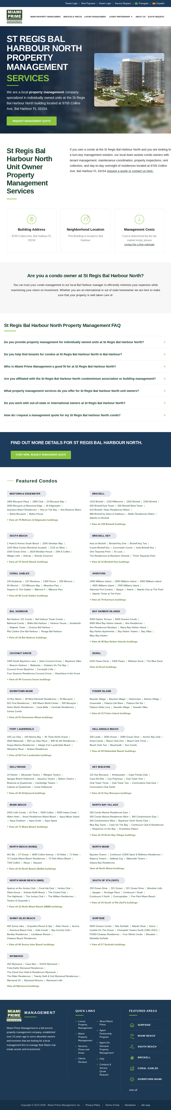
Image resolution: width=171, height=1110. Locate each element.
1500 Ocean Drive (16, 551)
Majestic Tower (17, 627)
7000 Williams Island (128, 585)
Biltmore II (40, 589)
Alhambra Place (15, 749)
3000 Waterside (15, 740)
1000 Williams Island (100, 581)
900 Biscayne (69, 703)
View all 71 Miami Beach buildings (28, 826)
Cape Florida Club (138, 774)
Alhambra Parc (51, 585)
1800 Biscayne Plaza (18, 501)
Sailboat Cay (116, 858)
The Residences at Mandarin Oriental (109, 555)
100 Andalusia (14, 581)
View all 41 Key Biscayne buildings (111, 793)
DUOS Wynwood (48, 964)
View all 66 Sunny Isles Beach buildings (31, 944)
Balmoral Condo (15, 623)
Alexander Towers (30, 774)
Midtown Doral (135, 661)
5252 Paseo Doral (99, 661)
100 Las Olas (14, 736)
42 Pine (33, 812)
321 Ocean (117, 888)
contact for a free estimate (139, 244)
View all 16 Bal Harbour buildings (28, 637)
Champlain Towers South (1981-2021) (137, 930)
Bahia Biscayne (18, 514)
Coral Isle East (46, 888)
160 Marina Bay (32, 736)
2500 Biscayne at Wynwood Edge (24, 505)
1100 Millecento (115, 501)
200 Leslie (95, 736)
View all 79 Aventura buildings (109, 599)
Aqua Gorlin (35, 820)
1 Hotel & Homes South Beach (23, 543)
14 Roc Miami (14, 699)
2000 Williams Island (125, 581)
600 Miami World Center (45, 703)
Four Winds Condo (133, 934)
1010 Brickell (96, 501)
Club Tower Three (99, 783)
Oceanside (95, 703)
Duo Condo (131, 745)
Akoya (26, 862)
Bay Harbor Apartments (102, 631)
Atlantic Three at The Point (106, 593)
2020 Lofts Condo (16, 812)
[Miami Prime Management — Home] (14, 16)
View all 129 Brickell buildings (109, 524)
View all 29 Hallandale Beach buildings (114, 751)
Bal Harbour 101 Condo (19, 619)
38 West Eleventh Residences (40, 699)
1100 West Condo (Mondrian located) (27, 547)
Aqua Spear (51, 820)
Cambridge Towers (45, 783)
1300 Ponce (49, 581)
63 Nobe (61, 854)
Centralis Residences (62, 707)
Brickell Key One (117, 543)
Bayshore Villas (73, 661)
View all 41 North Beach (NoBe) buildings (32, 868)
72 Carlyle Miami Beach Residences (26, 858)
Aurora (75, 926)
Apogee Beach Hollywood (20, 778)
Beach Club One (115, 740)
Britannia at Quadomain (19, 783)
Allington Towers (51, 774)
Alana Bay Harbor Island (133, 627)
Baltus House (36, 514)
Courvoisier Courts (123, 547)
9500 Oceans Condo (126, 619)
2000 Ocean (110, 736)
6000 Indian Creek (66, 812)
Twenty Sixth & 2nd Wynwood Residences (56, 976)
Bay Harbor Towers (128, 631)
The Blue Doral (154, 661)
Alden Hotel (13, 816)
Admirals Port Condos (101, 589)
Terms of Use (112, 1105)
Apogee (96, 892)
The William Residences (60, 896)
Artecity (27, 555)
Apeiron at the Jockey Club (21, 888)
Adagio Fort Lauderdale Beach (54, 745)
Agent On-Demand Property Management (107, 1047)
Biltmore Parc (56, 589)
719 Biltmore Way (31, 585)
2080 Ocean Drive (129, 736)
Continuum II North (100, 896)
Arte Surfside (122, 926)
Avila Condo (41, 930)
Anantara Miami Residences (22, 509)
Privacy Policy (93, 1105)
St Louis (118, 551)
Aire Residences (133, 623)
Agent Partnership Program (106, 1033)
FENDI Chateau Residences (104, 934)
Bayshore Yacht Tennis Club (133, 820)
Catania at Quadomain (19, 787)
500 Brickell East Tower (102, 505)
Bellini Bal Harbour (37, 623)
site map (145, 1105)
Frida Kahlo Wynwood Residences (25, 968)
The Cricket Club (57, 892)
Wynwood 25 (14, 980)
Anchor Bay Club (151, 736)
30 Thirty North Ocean (56, 736)
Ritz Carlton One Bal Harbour (22, 631)
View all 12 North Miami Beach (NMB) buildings (35, 906)
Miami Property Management (45, 17)
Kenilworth (75, 623)
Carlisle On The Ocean (102, 930)
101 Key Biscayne (99, 774)
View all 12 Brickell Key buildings (110, 561)
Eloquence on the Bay (104, 828)
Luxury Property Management (85, 1024)
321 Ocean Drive (135, 888)
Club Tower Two (120, 783)
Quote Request (156, 17)
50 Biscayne (66, 699)
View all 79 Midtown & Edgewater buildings (33, 520)
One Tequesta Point (100, 551)
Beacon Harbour (18, 665)
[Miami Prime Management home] (14, 1015)
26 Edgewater (53, 505)
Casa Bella (42, 707)
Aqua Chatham (18, 820)
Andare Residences (37, 749)
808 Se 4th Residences (63, 740)
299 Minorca (65, 581)
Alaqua (119, 589)
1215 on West (57, 547)
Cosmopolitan (120, 896)
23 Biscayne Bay (55, 501)
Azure (152, 926)
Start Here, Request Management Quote (41, 454)
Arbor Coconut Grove (50, 661)
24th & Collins (63, 551)
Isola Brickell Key (145, 547)
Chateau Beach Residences (21, 938)
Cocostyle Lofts (45, 669)
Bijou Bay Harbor (99, 635)
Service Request (123, 3)
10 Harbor (12, 774)
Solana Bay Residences (102, 862)
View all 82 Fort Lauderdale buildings (30, 755)
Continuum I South (133, 892)
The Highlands (14, 896)
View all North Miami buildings (107, 868)
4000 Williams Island (103, 585)
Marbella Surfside (99, 938)
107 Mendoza (32, 581)
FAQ (102, 1058)
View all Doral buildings (103, 667)
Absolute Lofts (154, 888)
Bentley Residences (17, 934)
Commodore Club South (102, 787)
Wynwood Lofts (54, 980)
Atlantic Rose (139, 926)
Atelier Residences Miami (141, 514)
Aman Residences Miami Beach (39, 816)
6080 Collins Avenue (43, 854)
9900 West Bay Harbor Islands (106, 623)
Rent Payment (88, 3)
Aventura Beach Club (21, 930)
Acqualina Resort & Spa (39, 926)
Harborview (135, 699)
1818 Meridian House (41, 551)
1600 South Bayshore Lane (21, 661)
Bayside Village (98, 699)
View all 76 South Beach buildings (28, 561)
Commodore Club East (144, 783)
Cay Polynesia (115, 778)
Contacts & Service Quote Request (105, 1069)
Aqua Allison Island (69, 816)
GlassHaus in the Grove (67, 673)
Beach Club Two (98, 745)
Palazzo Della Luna (100, 707)
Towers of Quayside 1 (18, 900)
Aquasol (37, 862)
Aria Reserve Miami (70, 509)
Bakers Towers (66, 778)
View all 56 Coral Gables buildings (28, 595)
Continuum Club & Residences (147, 824)
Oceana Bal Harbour (39, 627)
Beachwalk (116, 745)
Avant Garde (96, 740)
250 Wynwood (14, 964)
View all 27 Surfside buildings (108, 944)
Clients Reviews (82, 1060)
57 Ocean (23, 854)
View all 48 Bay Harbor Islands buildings (115, 641)
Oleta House (13, 892)
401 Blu (11, 854)
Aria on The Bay (48, 509)
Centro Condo (14, 711)
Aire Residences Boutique (103, 627)
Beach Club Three (136, 740)
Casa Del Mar (97, 778)
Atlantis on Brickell (99, 518)
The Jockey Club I (35, 896)
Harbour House (58, 623)
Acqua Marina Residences (21, 745)
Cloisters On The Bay (55, 665)
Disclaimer (130, 1105)
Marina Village (151, 699)
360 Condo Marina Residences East (109, 812)
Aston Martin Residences (20, 707)
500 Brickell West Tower (130, 505)
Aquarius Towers (46, 778)
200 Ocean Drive (99, 888)
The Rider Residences (19, 976)
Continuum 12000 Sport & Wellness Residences (135, 854)
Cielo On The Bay (118, 824)
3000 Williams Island (150, 581)
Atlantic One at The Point (150, 589)
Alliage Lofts (13, 555)
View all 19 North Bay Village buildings (114, 835)
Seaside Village (121, 707)
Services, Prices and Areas (83, 1049)
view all (133, 1089)
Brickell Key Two (138, 543)
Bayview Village (117, 699)
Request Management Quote (32, 121)
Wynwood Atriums (33, 980)
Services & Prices (72, 17)
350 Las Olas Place (37, 740)
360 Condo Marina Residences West (109, 816)
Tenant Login (71, 3)
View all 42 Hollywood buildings (27, 793)
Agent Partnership (119, 17)
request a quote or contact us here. (130, 171)
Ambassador (118, 774)
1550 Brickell (133, 501)
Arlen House (62, 926)
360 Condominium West (102, 820)
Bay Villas (146, 631)
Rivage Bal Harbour (51, 631)
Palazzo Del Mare (113, 703)
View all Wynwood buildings (23, 986)
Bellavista (35, 665)
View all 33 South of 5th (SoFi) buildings (115, 902)
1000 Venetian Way (52, 543)
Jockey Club (63, 888)
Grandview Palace (128, 828)
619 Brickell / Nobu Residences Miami (110, 509)
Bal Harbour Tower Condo (49, 619)
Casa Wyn (30, 964)
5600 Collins (47, 812)
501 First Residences (18, 703)
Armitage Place (112, 892)
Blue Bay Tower (98, 824)
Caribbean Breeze (40, 934)
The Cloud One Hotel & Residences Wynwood (31, 972)
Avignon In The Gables (19, 589)
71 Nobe (73, 854)
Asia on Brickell (98, 543)
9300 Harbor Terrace (101, 619)
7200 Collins (13, 862)
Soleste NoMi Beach (34, 892)
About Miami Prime (106, 1023)
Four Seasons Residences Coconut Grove (29, 673)
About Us (141, 17)
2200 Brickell (150, 501)
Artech (130, 589)
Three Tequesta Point (144, 555)
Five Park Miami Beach (143, 896)
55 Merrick (12, 585)
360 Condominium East (144, 816)
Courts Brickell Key (100, 547)
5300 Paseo (118, 661)
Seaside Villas (140, 707)
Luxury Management (95, 17)
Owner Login (105, 3)
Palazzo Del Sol (134, 703)
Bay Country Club (60, 930)
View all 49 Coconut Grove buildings (30, 679)
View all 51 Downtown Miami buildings (31, 717)
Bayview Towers (98, 854)
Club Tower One (134, 778)
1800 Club (37, 501)
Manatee (150, 934)
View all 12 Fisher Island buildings (111, 713)
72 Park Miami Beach (59, 858)
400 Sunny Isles (15, 926)
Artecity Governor (43, 555)
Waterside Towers (135, 858)
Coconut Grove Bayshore (20, 669)
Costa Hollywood (43, 787)
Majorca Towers (98, 858)
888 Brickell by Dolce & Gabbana (107, 514)
